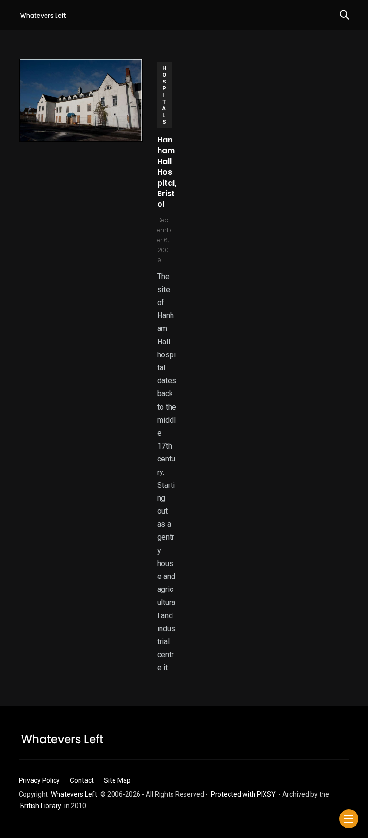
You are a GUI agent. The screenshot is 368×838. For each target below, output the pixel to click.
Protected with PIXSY (243, 794)
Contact (82, 780)
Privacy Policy (39, 780)
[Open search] (344, 15)
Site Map (117, 780)
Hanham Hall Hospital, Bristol (167, 172)
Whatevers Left (74, 794)
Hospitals (164, 95)
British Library (40, 806)
